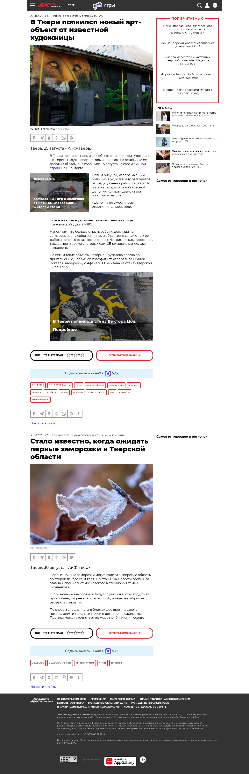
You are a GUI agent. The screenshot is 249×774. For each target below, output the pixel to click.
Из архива (63, 128)
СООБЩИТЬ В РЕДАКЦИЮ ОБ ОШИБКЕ (145, 707)
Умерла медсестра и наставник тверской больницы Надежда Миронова (187, 60)
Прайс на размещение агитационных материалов (88, 707)
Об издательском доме (71, 699)
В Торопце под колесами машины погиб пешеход (187, 91)
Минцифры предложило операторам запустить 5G (194, 140)
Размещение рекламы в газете (150, 703)
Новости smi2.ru (43, 423)
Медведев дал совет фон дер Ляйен (193, 125)
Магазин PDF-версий (122, 699)
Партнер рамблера (91, 759)
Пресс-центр (98, 699)
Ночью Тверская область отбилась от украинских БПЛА (187, 45)
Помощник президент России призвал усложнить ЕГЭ (190, 165)
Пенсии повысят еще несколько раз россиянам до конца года (194, 153)
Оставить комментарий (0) (125, 355)
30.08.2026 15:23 (39, 435)
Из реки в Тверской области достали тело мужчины (187, 76)
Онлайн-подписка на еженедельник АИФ (164, 699)
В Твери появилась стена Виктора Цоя (94, 321)
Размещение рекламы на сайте (107, 703)
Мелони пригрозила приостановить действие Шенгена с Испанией (194, 114)
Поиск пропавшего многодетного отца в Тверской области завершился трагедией (187, 29)
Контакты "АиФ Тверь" (70, 703)
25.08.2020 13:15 (39, 15)
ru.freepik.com (39, 547)
